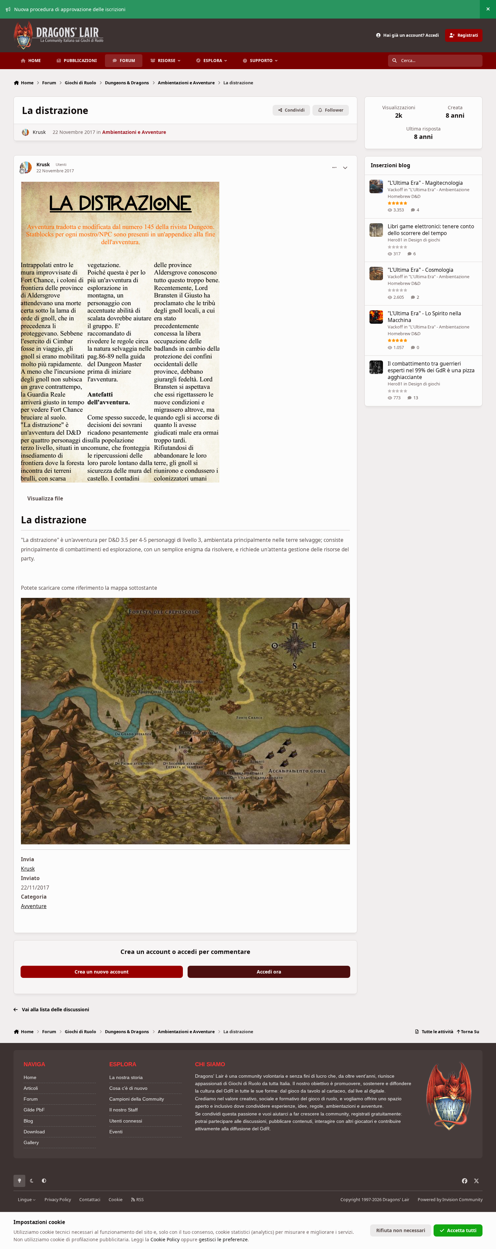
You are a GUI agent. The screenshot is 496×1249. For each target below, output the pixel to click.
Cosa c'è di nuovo (128, 1088)
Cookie (115, 1199)
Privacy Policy (58, 1199)
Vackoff (395, 189)
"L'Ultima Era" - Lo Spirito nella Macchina (424, 317)
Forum (31, 1099)
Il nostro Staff (123, 1109)
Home (30, 1077)
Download (34, 1131)
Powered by (450, 1199)
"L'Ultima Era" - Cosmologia (420, 269)
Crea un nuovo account (102, 971)
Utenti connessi (125, 1121)
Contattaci (89, 1199)
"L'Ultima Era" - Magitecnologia (425, 182)
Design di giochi (424, 240)
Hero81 (395, 240)
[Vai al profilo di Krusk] (25, 132)
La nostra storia (126, 1077)
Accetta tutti (461, 1230)
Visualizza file (45, 498)
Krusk (39, 132)
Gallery (31, 1142)
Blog (28, 1121)
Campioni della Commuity (136, 1099)
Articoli (31, 1088)
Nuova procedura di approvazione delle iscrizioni (70, 9)
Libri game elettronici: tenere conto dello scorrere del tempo (431, 230)
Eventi (115, 1131)
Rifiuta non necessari (400, 1230)
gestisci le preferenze (223, 1239)
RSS (139, 1199)
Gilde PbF (34, 1109)
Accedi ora (269, 971)
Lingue (25, 1199)
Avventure (34, 906)
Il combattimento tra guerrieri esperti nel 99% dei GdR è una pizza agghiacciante (431, 370)
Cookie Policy (165, 1239)
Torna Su (469, 1032)
